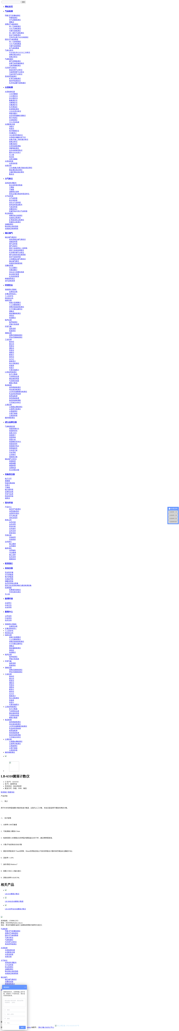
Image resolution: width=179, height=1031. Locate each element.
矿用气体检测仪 (15, 78)
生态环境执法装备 (11, 583)
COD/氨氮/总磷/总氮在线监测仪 (20, 168)
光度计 (7, 485)
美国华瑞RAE (14, 428)
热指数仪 (12, 318)
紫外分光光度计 (15, 152)
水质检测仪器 (10, 92)
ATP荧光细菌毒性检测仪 (18, 391)
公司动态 (8, 616)
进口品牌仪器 (11, 422)
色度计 (11, 368)
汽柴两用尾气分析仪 (16, 72)
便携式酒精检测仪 (15, 335)
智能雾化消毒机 (11, 289)
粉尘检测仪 (9, 213)
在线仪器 (8, 165)
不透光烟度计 (14, 370)
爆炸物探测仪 (10, 418)
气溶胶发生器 (14, 376)
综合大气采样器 (15, 202)
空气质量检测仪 (15, 20)
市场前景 (12, 537)
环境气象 (8, 326)
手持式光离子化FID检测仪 (18, 37)
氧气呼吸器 (9, 577)
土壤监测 (8, 405)
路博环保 (9, 598)
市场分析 (8, 535)
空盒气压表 (9, 494)
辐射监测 (8, 300)
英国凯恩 (12, 461)
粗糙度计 (12, 361)
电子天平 (8, 478)
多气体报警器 (14, 48)
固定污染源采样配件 (16, 250)
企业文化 (8, 605)
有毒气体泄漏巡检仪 (16, 63)
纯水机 (11, 157)
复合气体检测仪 (15, 35)
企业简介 (8, 603)
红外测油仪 (13, 107)
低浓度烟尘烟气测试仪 (17, 239)
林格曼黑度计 (10, 278)
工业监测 (8, 339)
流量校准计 (13, 209)
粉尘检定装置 (14, 274)
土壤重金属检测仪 (15, 407)
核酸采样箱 (9, 581)
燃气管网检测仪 (15, 61)
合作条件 (12, 528)
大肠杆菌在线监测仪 (16, 172)
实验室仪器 (10, 474)
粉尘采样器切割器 (15, 185)
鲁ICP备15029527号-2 (46, 1027)
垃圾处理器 (9, 579)
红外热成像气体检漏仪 (17, 83)
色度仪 (11, 128)
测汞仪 (7, 498)
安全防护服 (9, 572)
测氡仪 (11, 22)
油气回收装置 (10, 281)
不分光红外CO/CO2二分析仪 (19, 52)
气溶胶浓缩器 (14, 381)
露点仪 (11, 344)
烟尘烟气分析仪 (11, 459)
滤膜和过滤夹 (14, 191)
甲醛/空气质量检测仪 (12, 15)
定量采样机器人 (11, 294)
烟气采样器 (13, 244)
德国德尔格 (13, 457)
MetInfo (28, 1027)
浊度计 (11, 126)
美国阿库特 (13, 431)
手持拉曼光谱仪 (15, 592)
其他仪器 (9, 568)
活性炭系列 (13, 518)
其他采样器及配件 (15, 204)
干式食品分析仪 (15, 402)
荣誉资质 (12, 533)
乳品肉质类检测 (15, 394)
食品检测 (8, 385)
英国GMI (12, 439)
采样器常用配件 (11, 183)
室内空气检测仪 (15, 509)
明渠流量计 (13, 113)
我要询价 (11, 792)
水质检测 (9, 87)
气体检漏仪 (9, 59)
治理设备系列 (14, 511)
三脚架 (11, 187)
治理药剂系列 (14, 513)
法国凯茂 (12, 468)
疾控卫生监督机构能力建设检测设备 (18, 585)
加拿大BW (13, 433)
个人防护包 (9, 296)
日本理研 (12, 452)
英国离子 (12, 435)
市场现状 (12, 539)
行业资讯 (8, 618)
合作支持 (12, 531)
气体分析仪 (9, 50)
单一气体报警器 (15, 41)
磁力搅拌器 (9, 489)
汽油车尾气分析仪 (15, 74)
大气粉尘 (9, 178)
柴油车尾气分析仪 (15, 70)
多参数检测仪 (14, 109)
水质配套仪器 (10, 124)
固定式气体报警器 (11, 39)
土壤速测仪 (13, 411)
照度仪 (11, 346)
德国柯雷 (12, 465)
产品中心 (8, 507)
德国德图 (12, 463)
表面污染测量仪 (15, 302)
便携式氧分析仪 (15, 54)
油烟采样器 (13, 241)
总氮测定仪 (13, 105)
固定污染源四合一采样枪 (18, 248)
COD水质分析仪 (15, 111)
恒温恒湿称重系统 (15, 263)
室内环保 (9, 503)
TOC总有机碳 (14, 122)
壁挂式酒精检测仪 (15, 337)
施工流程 (12, 555)
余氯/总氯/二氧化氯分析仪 (18, 139)
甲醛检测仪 (13, 18)
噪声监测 (8, 320)
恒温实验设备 (10, 483)
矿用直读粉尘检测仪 (16, 220)
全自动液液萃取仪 (15, 150)
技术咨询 (12, 557)
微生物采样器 (14, 378)
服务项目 (8, 548)
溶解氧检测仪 (14, 148)
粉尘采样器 (13, 200)
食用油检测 (13, 396)
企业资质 (8, 607)
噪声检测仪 (13, 322)
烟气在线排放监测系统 (17, 254)
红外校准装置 (14, 276)
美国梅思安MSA (15, 441)
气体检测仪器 (10, 426)
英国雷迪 (12, 437)
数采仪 (11, 174)
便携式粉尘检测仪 (15, 215)
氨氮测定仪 (13, 100)
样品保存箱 (9, 496)
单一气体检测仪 (15, 26)
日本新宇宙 (13, 450)
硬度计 (11, 355)
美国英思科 (13, 444)
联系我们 (9, 563)
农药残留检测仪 (15, 387)
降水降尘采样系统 (11, 226)
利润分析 (12, 526)
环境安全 (9, 285)
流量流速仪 (13, 144)
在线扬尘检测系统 (11, 228)
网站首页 (9, 6)
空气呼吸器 (9, 574)
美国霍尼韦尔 (14, 446)
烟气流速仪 (13, 246)
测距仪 (11, 348)
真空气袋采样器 (15, 257)
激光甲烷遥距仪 (15, 81)
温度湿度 (12, 328)
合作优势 (12, 524)
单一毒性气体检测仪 (16, 33)
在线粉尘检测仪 (15, 218)
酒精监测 (8, 333)
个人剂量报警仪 (15, 305)
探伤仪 (11, 357)
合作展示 (8, 542)
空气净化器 (13, 515)
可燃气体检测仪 (15, 31)
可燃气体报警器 (15, 46)
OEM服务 (12, 552)
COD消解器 (13, 94)
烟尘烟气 (9, 233)
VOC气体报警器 (15, 44)
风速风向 (12, 331)
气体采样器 (13, 207)
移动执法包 (9, 298)
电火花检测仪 (14, 363)
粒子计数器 (13, 374)
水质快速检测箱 (15, 146)
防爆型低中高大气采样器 (18, 211)
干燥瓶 (11, 189)
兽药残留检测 (14, 398)
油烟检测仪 (9, 224)
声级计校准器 (14, 324)
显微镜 (7, 481)
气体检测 (9, 11)
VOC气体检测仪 (15, 28)
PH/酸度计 (13, 133)
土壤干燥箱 (13, 413)
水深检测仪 (13, 120)
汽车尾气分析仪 (11, 67)
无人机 (7, 594)
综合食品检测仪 (15, 389)
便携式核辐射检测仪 (16, 307)
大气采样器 (9, 196)
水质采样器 (9, 161)
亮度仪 (11, 350)
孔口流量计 (13, 268)
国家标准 (12, 559)
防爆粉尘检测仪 (15, 222)
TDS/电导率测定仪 (16, 135)
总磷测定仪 (13, 102)
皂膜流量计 (13, 270)
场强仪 (11, 315)
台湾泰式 (12, 454)
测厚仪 (11, 352)
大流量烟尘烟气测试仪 (17, 259)
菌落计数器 (13, 383)
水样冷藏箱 (13, 159)
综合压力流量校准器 (16, 272)
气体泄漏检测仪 (15, 65)
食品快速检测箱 (15, 400)
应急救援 (8, 587)
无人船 (11, 155)
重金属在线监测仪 (15, 170)
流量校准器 (9, 265)
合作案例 (12, 546)
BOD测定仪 (13, 98)
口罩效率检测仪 (11, 372)
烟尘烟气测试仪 (11, 237)
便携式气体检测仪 (11, 24)
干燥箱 (7, 487)
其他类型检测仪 (11, 76)
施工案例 (12, 544)
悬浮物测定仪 (14, 131)
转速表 (11, 365)
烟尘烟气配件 (14, 261)
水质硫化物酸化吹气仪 (17, 137)
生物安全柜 (13, 292)
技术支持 (8, 620)
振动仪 (11, 341)
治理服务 (12, 550)
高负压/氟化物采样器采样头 (19, 194)
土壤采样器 (13, 415)
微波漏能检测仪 (15, 313)
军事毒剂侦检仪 (15, 590)
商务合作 (8, 520)
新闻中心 (9, 612)
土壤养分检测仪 (15, 409)
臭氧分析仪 (13, 57)
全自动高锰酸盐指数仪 (17, 115)
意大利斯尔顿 (14, 470)
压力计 (11, 359)
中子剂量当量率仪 (15, 309)
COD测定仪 (13, 96)
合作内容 (12, 522)
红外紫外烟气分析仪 (16, 252)
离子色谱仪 (13, 118)
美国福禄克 (13, 448)
